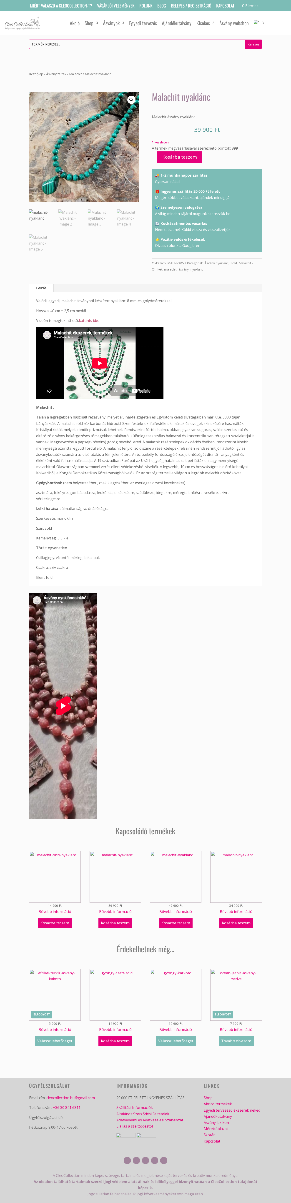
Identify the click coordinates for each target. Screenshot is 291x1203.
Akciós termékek (218, 1103)
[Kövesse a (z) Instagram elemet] (136, 1160)
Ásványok (111, 23)
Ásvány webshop (234, 23)
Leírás (41, 288)
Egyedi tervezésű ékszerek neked (232, 1110)
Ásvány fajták (56, 74)
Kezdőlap (36, 74)
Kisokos (203, 23)
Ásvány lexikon (216, 1122)
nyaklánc (197, 269)
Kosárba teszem (179, 157)
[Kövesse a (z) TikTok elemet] (154, 1160)
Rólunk (145, 6)
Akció (75, 23)
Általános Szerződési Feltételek (142, 1113)
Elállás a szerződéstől (134, 1126)
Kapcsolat (225, 6)
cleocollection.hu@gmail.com (70, 1097)
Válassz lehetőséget (54, 1040)
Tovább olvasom (236, 1040)
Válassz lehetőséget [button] (175, 1040)
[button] (131, 100)
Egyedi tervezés (143, 23)
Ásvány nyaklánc (216, 263)
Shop (89, 23)
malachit (170, 269)
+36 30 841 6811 (66, 1107)
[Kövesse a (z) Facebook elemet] (127, 1160)
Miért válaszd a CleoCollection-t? (61, 6)
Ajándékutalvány (176, 23)
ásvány (183, 269)
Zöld (233, 263)
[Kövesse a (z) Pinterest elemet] (163, 1160)
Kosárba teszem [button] (54, 922)
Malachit (75, 74)
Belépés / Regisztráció (191, 6)
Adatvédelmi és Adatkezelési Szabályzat (149, 1120)
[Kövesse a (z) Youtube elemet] (145, 1160)
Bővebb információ (55, 911)
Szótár (209, 1134)
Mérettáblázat (216, 1128)
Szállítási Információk (134, 1107)
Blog (161, 6)
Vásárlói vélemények (115, 6)
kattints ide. (89, 320)
